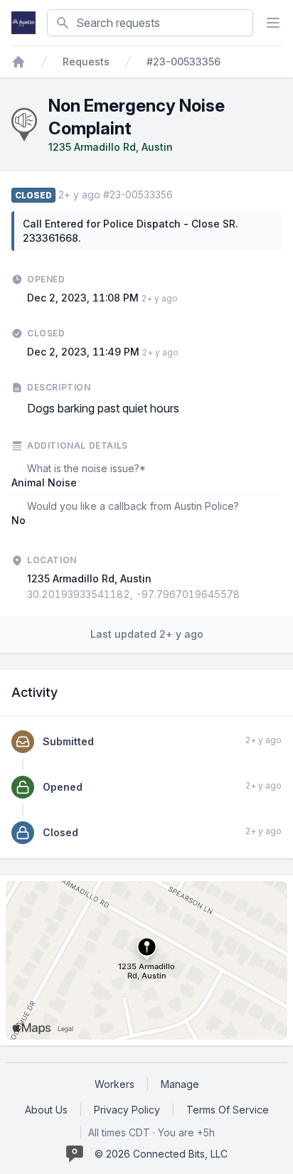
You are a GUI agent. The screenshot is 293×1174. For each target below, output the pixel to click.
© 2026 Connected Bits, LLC (161, 1154)
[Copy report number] (180, 195)
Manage (180, 1084)
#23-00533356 (183, 61)
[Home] (18, 62)
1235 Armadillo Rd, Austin (110, 147)
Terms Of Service (227, 1110)
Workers (114, 1084)
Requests (86, 61)
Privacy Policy (127, 1110)
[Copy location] (247, 594)
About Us (46, 1110)
